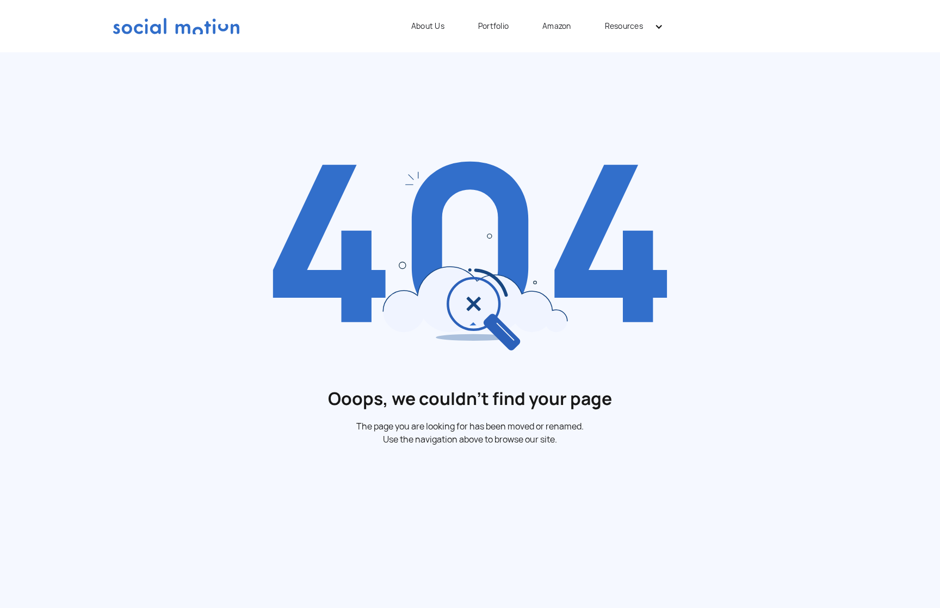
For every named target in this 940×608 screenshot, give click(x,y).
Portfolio (493, 26)
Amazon (556, 26)
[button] (630, 26)
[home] (176, 26)
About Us (427, 26)
